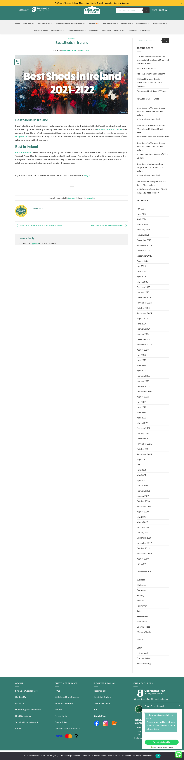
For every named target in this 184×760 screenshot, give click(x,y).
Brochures (106, 30)
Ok (158, 756)
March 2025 (142, 281)
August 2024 (143, 318)
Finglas (87, 175)
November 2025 (144, 245)
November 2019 (144, 543)
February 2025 (143, 287)
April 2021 (141, 480)
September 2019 (144, 553)
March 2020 (142, 522)
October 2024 (143, 308)
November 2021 (144, 443)
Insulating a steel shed (149, 119)
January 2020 (143, 532)
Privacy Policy (61, 716)
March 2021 (142, 485)
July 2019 (141, 563)
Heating (140, 595)
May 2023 (141, 365)
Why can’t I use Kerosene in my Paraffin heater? (42, 225)
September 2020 (144, 506)
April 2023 (141, 370)
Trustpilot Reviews (102, 697)
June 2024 (141, 323)
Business (72, 38)
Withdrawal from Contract (67, 697)
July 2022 (141, 402)
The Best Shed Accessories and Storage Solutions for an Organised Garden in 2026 (153, 60)
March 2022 (142, 423)
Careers (18, 728)
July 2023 (141, 355)
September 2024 (144, 313)
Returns (58, 709)
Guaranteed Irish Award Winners (152, 91)
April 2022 (141, 417)
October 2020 (143, 501)
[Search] (146, 10)
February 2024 (143, 328)
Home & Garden (159, 23)
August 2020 (143, 511)
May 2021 (141, 475)
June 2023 (141, 360)
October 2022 (143, 386)
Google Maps (100, 716)
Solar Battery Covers (146, 68)
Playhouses (126, 23)
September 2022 (144, 391)
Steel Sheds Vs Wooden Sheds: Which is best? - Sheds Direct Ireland (151, 111)
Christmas (141, 585)
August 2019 (143, 558)
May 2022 (141, 412)
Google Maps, (21, 136)
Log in (139, 647)
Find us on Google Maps (26, 690)
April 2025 (141, 276)
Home (17, 23)
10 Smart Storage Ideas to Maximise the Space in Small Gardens (149, 82)
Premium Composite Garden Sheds (70, 23)
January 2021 (143, 496)
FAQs (57, 690)
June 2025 (141, 271)
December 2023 (144, 339)
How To (140, 600)
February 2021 (143, 490)
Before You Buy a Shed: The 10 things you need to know (152, 191)
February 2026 (143, 229)
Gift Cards (93, 30)
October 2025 (143, 250)
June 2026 (141, 214)
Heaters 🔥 (93, 23)
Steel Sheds (28, 23)
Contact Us (145, 30)
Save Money (142, 616)
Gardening (141, 590)
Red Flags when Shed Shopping (151, 73)
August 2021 (143, 459)
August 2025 (143, 261)
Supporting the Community (28, 709)
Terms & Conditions (64, 703)
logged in (34, 243)
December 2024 (144, 297)
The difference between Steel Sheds (107, 225)
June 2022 (141, 407)
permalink (90, 198)
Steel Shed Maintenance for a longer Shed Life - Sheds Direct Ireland (151, 167)
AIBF (96, 709)
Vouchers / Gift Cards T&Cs (67, 728)
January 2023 (143, 381)
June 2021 (141, 469)
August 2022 (143, 396)
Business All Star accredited (110, 129)
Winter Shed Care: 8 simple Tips (154, 136)
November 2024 (144, 302)
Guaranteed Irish (102, 703)
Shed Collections (23, 716)
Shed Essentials (109, 23)
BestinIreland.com (23, 152)
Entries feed (142, 653)
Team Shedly (85, 50)
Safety (139, 611)
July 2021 (141, 464)
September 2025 (144, 255)
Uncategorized (143, 626)
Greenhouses (141, 23)
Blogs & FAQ (119, 30)
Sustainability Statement (26, 722)
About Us (133, 30)
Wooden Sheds (44, 23)
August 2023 (143, 349)
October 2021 (143, 449)
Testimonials (100, 690)
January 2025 (143, 292)
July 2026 (141, 208)
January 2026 (143, 234)
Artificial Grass (41, 30)
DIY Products (56, 30)
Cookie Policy (61, 722)
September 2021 (144, 454)
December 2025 (144, 240)
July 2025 (141, 266)
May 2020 (141, 517)
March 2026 (142, 224)
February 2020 (143, 527)
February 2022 (143, 428)
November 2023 (144, 344)
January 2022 (143, 433)
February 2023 (143, 375)
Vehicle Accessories (76, 30)
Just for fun (142, 605)
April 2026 (141, 219)
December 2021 (144, 438)
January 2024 (143, 334)
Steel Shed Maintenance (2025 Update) (152, 156)
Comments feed (144, 658)
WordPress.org (144, 663)
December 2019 (144, 537)
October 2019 (143, 548)
